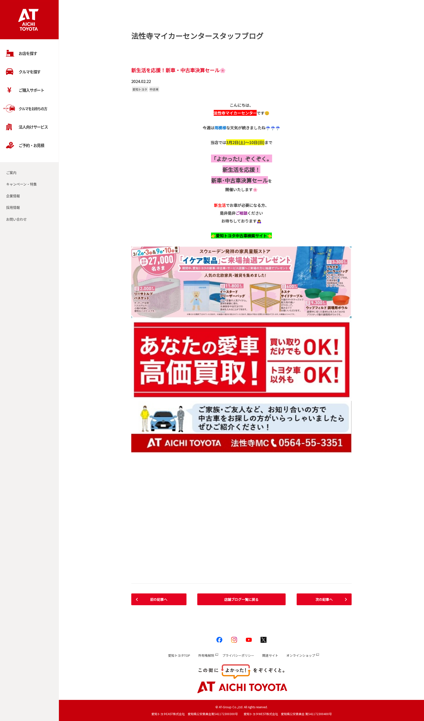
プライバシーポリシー (238, 655)
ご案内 (11, 172)
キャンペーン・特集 (21, 184)
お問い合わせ (16, 219)
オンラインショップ (300, 655)
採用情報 (13, 207)
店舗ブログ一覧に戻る (241, 599)
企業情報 (13, 195)
